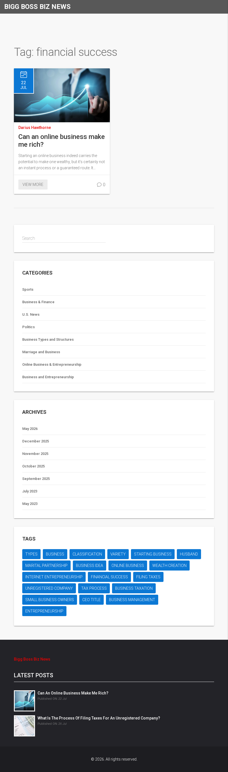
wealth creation (169, 565)
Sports (27, 289)
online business (127, 565)
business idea (89, 565)
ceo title (91, 599)
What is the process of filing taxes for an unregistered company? (99, 718)
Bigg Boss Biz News (37, 7)
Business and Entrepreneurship (48, 377)
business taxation (134, 588)
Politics (28, 327)
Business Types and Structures (48, 339)
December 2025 (35, 441)
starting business (153, 554)
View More (33, 184)
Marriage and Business (41, 352)
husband (189, 554)
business (55, 554)
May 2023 (30, 504)
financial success (109, 577)
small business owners (49, 599)
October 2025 (33, 466)
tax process (94, 588)
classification (87, 554)
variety (118, 554)
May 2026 (30, 429)
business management (132, 599)
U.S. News (30, 314)
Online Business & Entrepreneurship (51, 364)
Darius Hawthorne (34, 127)
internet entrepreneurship (54, 577)
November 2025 (35, 454)
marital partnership (46, 565)
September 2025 (36, 479)
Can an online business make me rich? (61, 140)
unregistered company (49, 588)
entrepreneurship (44, 611)
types (31, 554)
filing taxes (148, 577)
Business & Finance (38, 302)
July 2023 (29, 491)
